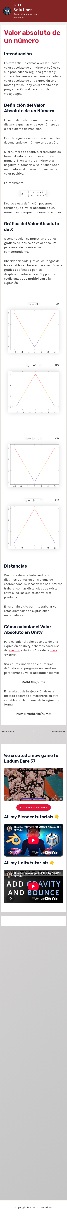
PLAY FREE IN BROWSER (33, 807)
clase (53, 650)
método (14, 650)
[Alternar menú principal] (46, 11)
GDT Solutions (23, 7)
